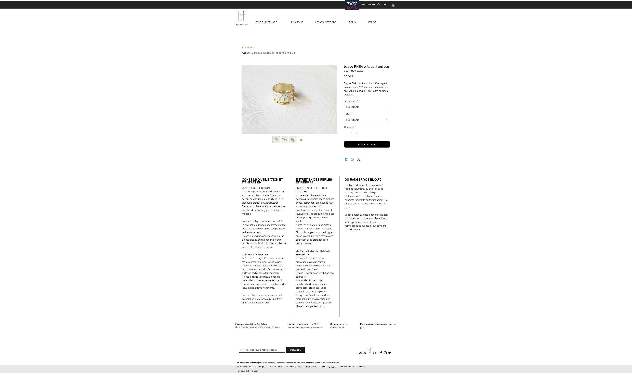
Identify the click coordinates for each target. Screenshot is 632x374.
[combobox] (367, 107)
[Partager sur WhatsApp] (352, 159)
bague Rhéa (351, 101)
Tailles (348, 114)
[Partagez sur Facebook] (346, 159)
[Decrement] (346, 133)
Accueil (246, 52)
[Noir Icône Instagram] (385, 352)
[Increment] (357, 133)
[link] (393, 5)
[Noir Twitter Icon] (389, 352)
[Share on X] (359, 159)
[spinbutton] (352, 133)
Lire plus (348, 94)
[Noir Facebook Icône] (381, 352)
